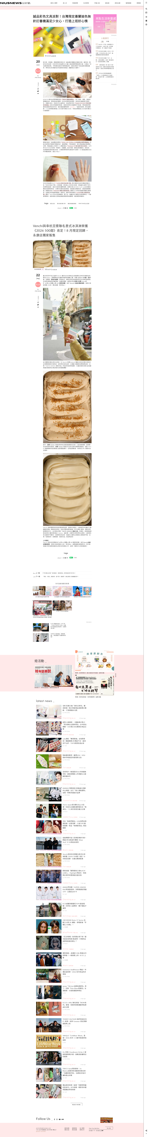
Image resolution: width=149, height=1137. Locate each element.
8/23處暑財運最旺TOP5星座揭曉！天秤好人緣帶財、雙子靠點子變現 (75, 906)
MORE (115, 675)
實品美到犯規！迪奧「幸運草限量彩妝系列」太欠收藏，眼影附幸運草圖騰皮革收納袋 (75, 1087)
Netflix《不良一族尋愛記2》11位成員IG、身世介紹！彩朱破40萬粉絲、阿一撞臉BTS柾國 (105, 46)
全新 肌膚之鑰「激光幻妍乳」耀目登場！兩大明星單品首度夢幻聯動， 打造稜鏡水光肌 (75, 708)
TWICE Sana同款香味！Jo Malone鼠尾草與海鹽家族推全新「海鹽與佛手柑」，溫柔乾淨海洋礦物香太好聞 (74, 1072)
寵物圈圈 (128, 3)
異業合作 (82, 1129)
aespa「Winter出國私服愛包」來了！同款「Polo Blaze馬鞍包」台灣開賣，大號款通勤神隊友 (75, 989)
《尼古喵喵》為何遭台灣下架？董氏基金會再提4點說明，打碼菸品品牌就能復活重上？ (75, 939)
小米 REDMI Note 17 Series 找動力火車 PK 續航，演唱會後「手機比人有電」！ (74, 923)
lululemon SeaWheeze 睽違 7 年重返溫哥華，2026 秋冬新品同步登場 (74, 972)
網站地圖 (74, 1129)
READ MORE (76, 1104)
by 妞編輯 (65, 927)
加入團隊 (82, 1128)
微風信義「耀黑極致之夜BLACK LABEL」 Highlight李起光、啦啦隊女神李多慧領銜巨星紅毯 (74, 873)
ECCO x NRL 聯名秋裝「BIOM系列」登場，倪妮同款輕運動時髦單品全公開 (75, 1005)
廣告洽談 (67, 1129)
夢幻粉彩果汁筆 (61, 203)
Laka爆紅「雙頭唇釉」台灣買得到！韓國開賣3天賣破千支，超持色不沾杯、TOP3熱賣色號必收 (74, 741)
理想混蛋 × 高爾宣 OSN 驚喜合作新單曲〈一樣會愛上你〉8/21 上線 (75, 956)
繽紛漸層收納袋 (72, 203)
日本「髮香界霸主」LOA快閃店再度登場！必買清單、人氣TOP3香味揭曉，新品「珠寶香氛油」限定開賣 (75, 825)
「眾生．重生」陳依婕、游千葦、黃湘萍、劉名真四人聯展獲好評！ (61, 576)
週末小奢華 (54, 3)
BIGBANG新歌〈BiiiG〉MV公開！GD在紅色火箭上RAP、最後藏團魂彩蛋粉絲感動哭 (105, 53)
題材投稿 (67, 1128)
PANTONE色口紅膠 (84, 203)
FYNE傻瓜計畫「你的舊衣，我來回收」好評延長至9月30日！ (59, 573)
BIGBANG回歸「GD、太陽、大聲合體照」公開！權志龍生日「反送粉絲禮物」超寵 (105, 60)
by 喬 (64, 993)
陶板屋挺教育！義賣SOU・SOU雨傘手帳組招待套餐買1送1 (74, 756)
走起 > (100, 26)
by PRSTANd (66, 712)
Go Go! (109, 1128)
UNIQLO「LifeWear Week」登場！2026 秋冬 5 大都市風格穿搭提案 (75, 1038)
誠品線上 (73, 107)
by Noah (65, 811)
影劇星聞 (75, 3)
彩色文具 (52, 203)
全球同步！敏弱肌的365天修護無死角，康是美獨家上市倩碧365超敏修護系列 (74, 774)
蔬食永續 (117, 3)
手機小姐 (97, 3)
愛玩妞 (107, 3)
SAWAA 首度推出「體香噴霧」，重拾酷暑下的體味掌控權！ (58, 635)
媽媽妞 (139, 3)
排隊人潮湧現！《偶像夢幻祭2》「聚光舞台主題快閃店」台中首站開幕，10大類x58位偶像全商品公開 (75, 726)
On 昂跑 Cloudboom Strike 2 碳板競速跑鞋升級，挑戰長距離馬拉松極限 (75, 1054)
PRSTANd (38, 77)
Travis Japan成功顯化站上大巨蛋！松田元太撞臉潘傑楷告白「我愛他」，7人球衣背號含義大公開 (75, 807)
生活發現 (86, 3)
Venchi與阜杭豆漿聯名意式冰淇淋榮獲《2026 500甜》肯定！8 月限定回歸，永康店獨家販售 (74, 857)
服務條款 (74, 1128)
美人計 (65, 3)
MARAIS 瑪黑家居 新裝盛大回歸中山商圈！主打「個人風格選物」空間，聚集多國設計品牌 (75, 791)
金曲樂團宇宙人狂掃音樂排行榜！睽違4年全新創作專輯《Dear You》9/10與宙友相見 (75, 840)
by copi (65, 745)
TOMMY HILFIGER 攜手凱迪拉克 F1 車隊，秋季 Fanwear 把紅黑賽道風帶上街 (75, 1021)
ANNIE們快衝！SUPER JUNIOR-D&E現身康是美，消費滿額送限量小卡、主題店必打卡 (75, 890)
